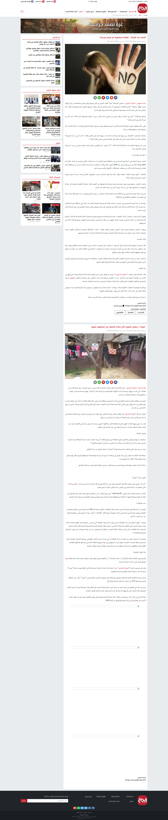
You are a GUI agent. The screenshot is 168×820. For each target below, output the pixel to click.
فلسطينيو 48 (112, 11)
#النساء (141, 312)
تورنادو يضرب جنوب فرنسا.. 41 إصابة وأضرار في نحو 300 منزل (39, 69)
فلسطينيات (123, 11)
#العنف (131, 312)
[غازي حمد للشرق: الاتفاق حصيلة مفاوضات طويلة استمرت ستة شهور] (31, 208)
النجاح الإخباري (142, 8)
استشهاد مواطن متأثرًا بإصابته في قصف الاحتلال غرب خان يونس (41, 43)
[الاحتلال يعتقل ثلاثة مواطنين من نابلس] (57, 56)
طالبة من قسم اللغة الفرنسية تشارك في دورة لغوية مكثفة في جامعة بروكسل (51, 109)
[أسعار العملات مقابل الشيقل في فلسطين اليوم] (57, 82)
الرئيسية (145, 15)
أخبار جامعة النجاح (71, 11)
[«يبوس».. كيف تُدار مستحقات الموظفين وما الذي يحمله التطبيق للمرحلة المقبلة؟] (51, 186)
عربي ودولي (90, 11)
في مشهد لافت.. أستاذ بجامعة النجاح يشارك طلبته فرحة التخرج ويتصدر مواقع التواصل (37, 158)
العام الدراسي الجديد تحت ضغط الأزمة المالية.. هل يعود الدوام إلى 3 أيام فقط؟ (31, 196)
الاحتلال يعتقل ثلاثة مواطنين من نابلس (41, 55)
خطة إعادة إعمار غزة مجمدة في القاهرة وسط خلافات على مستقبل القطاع (37, 149)
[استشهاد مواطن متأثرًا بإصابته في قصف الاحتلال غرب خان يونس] (57, 43)
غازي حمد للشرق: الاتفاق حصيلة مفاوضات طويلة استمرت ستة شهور (32, 217)
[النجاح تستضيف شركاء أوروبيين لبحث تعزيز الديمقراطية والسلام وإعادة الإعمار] (51, 121)
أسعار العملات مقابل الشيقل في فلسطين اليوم (40, 82)
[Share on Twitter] (107, 97)
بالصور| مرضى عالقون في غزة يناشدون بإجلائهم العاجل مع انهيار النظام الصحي (37, 166)
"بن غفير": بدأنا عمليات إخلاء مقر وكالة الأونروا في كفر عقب (39, 75)
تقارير (81, 11)
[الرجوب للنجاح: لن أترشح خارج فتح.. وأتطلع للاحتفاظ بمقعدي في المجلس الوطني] (51, 208)
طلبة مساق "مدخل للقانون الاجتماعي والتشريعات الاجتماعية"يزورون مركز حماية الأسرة (31, 131)
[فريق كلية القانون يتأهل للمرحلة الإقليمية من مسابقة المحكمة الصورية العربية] (31, 99)
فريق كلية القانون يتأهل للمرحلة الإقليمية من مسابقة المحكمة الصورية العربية (32, 109)
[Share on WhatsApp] (99, 97)
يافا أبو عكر (142, 388)
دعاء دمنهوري (141, 103)
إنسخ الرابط (118, 306)
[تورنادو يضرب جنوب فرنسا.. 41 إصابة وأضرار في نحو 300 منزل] (57, 69)
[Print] (95, 97)
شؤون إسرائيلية (101, 11)
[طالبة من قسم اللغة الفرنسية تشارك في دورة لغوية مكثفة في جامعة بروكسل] (51, 99)
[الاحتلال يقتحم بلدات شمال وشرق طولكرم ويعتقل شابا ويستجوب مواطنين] (57, 50)
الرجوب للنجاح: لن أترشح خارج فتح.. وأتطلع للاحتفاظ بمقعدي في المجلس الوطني (51, 218)
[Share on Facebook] (115, 97)
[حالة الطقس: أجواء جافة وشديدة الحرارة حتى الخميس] (57, 62)
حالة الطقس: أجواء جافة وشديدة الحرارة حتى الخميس (39, 62)
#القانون (119, 312)
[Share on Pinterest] (103, 97)
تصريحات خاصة (54, 177)
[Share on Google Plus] (111, 97)
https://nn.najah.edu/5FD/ (135, 780)
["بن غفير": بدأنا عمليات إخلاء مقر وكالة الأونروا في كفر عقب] (57, 75)
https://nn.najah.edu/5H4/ (135, 306)
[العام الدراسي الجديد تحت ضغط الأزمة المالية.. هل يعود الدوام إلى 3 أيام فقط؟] (31, 186)
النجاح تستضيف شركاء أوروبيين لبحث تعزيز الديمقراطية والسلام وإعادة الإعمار (52, 131)
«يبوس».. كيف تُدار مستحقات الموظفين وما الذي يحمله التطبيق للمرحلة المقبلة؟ (52, 196)
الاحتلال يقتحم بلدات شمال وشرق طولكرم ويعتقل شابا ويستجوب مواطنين (40, 49)
